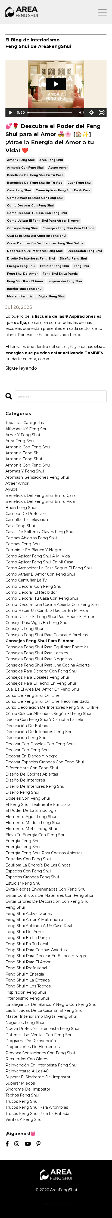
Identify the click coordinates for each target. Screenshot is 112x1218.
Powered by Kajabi (56, 1203)
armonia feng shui (23, 459)
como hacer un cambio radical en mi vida (46, 610)
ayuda (11, 489)
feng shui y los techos (28, 986)
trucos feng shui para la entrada (37, 1113)
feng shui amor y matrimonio (34, 919)
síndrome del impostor (27, 1089)
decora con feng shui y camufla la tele (44, 719)
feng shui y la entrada (27, 980)
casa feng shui (19, 190)
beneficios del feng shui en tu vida (35, 183)
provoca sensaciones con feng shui (40, 1052)
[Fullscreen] (102, 112)
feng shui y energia (24, 974)
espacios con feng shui (28, 871)
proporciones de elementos (32, 1046)
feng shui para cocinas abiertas (36, 949)
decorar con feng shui (27, 749)
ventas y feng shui (23, 1119)
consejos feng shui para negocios (38, 658)
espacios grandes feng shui (32, 877)
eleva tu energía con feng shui (35, 834)
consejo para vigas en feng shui (36, 622)
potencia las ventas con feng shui (39, 1034)
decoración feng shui (84, 251)
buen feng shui (79, 183)
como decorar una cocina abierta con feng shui (52, 604)
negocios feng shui (24, 1022)
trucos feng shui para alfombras (36, 1107)
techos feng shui (22, 1095)
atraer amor (58, 167)
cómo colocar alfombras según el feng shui (48, 713)
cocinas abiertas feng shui (31, 538)
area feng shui (51, 160)
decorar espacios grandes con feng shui (44, 762)
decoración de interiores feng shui (35, 251)
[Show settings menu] (91, 112)
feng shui (81, 266)
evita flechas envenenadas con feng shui (45, 889)
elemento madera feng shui (32, 822)
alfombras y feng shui (26, 428)
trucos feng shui (21, 1101)
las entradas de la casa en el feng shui (44, 1010)
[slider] (50, 112)
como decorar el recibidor (31, 592)
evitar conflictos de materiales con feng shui (49, 895)
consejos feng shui (22, 228)
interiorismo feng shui (24, 289)
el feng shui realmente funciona (37, 804)
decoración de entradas (28, 725)
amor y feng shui (21, 160)
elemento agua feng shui (30, 816)
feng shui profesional (26, 968)
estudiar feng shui (54, 266)
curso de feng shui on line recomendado (47, 701)
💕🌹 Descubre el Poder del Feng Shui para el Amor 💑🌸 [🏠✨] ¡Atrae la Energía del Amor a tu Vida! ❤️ (53, 138)
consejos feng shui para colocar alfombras (46, 634)
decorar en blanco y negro (31, 756)
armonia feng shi (22, 453)
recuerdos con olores (26, 1058)
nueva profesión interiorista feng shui (42, 1028)
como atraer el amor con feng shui (35, 198)
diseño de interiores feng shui (31, 258)
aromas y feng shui (24, 471)
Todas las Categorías (24, 422)
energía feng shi (21, 840)
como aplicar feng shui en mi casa (63, 190)
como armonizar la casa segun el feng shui (48, 568)
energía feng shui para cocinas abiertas (43, 853)
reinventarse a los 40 (27, 1071)
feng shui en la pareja (60, 273)
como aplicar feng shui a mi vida (37, 556)
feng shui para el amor (25, 281)
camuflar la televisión (26, 519)
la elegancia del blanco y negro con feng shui (51, 1004)
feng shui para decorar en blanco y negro (46, 955)
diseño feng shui (73, 258)
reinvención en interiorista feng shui (41, 1065)
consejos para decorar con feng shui (41, 671)
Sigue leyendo (21, 368)
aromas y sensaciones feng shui (37, 477)
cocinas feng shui (23, 543)
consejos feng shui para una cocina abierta (47, 665)
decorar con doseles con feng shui (39, 743)
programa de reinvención (30, 1040)
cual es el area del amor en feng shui (36, 236)
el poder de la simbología (31, 810)
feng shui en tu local (26, 943)
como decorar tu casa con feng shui (37, 213)
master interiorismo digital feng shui (35, 296)
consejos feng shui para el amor (68, 228)
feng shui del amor (22, 273)
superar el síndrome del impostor (37, 1077)
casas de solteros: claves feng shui (39, 531)
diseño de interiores (25, 780)
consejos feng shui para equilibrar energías (46, 647)
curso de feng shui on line (32, 695)
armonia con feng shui (25, 167)
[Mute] (81, 112)
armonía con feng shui (28, 465)
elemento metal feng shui (31, 828)
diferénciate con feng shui (31, 768)
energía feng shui (21, 266)
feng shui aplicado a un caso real (38, 925)
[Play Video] (10, 112)
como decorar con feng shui (30, 205)
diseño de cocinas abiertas (31, 774)
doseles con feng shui (27, 798)
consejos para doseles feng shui (37, 677)
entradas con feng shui (28, 858)
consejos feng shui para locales (36, 653)
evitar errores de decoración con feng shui (47, 901)
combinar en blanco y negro (33, 549)
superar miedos (20, 1083)
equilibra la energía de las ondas (37, 865)
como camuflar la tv (26, 580)
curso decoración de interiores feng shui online (45, 243)
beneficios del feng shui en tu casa (35, 175)
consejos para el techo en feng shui (40, 683)
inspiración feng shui (65, 281)
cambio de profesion (25, 513)
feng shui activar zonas (28, 913)
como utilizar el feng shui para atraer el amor (43, 220)
